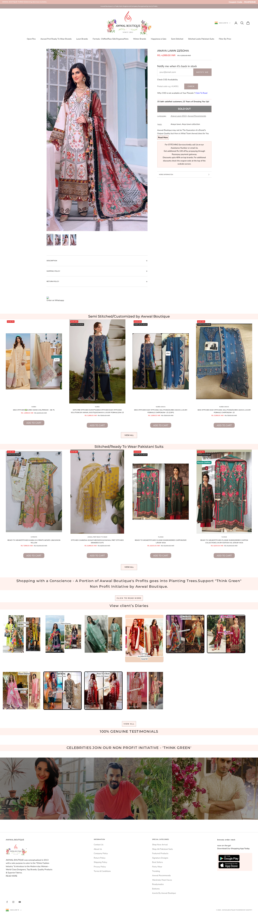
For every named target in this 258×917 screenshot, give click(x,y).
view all (129, 724)
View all (129, 435)
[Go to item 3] (65, 240)
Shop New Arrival (160, 844)
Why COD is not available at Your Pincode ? (182, 93)
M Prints (34, 537)
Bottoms (156, 888)
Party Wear (157, 866)
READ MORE (11, 876)
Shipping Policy (100, 862)
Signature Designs (160, 858)
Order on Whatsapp (55, 300)
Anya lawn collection (191, 124)
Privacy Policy (100, 866)
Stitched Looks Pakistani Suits (201, 39)
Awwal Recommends (197, 116)
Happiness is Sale (158, 39)
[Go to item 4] (73, 240)
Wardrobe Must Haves (162, 880)
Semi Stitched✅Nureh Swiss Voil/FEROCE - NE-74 (34, 410)
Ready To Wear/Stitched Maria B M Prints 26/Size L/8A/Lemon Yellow (33, 541)
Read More (163, 137)
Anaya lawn (176, 124)
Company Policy (101, 853)
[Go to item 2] (57, 240)
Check (191, 86)
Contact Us (98, 844)
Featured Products (160, 853)
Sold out (184, 108)
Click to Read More (129, 598)
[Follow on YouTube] (20, 902)
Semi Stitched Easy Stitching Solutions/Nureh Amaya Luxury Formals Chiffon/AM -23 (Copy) (160, 411)
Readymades (158, 884)
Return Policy (99, 858)
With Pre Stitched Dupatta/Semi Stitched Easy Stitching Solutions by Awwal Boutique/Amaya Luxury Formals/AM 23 (97, 411)
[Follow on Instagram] (13, 902)
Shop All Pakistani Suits (162, 849)
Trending (156, 871)
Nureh (34, 406)
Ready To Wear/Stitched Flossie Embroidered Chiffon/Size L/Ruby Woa (160, 541)
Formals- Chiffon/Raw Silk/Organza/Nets (110, 39)
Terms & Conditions (102, 871)
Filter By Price (225, 39)
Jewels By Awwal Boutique (164, 893)
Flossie (160, 537)
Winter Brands (139, 39)
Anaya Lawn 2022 (179, 116)
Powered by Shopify (244, 910)
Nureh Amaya (160, 406)
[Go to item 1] (50, 240)
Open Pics (31, 39)
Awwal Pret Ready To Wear (97, 537)
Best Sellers (157, 862)
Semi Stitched (177, 39)
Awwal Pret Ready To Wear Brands (56, 39)
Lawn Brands (82, 39)
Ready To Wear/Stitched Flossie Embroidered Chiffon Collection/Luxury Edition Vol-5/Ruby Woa (224, 541)
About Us (98, 849)
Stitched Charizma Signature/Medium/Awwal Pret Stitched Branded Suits (97, 541)
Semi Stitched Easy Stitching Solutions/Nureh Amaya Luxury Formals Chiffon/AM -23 (224, 411)
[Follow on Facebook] (7, 902)
